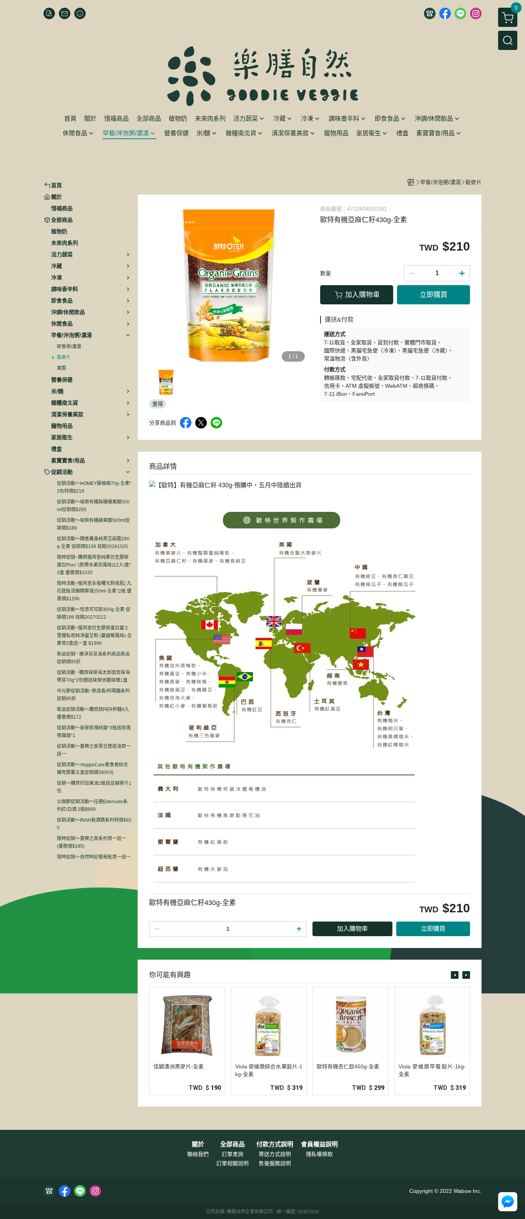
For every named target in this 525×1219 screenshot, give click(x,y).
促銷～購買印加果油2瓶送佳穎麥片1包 (94, 787)
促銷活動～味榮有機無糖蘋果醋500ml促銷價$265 (93, 505)
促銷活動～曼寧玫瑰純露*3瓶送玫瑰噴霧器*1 (94, 731)
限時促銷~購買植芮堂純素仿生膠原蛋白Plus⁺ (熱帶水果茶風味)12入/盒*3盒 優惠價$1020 (94, 565)
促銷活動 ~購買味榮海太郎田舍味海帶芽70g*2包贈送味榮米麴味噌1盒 (93, 676)
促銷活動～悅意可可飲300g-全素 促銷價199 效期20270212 (93, 613)
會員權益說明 (319, 1144)
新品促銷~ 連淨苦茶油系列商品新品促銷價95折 (93, 657)
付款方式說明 (274, 1144)
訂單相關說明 (232, 1163)
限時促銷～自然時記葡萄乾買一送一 (94, 857)
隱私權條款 (319, 1154)
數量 (325, 273)
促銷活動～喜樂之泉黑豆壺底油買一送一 (94, 750)
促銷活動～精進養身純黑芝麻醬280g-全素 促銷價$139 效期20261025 (93, 542)
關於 (198, 1144)
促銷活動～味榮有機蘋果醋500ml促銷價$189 (93, 524)
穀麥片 (64, 357)
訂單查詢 (232, 1154)
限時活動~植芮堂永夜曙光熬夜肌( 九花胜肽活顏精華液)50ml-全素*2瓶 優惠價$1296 (94, 591)
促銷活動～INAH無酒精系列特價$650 (94, 823)
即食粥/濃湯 (69, 346)
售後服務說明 (275, 1163)
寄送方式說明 (275, 1154)
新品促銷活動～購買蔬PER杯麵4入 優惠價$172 (93, 713)
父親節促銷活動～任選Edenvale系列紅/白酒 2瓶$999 (92, 805)
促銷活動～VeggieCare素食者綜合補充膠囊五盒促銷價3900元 (92, 768)
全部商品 (232, 1144)
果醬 (61, 368)
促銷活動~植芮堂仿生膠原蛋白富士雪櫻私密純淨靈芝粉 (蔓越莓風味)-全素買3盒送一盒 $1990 (94, 635)
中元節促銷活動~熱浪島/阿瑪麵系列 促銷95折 (93, 694)
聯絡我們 (198, 1154)
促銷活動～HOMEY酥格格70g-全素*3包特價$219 (94, 487)
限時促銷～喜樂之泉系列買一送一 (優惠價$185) (91, 842)
